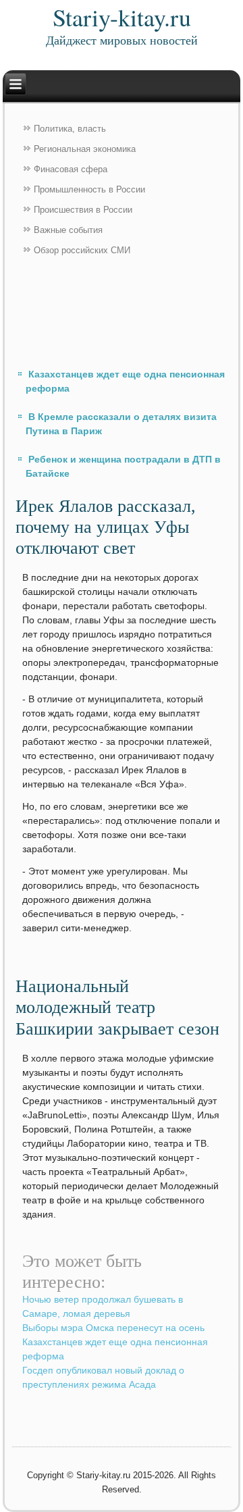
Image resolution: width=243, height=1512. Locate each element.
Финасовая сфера (70, 169)
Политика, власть (70, 129)
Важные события (68, 230)
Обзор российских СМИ (82, 250)
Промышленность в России (89, 189)
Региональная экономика (85, 149)
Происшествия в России (83, 210)
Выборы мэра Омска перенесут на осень (113, 1327)
